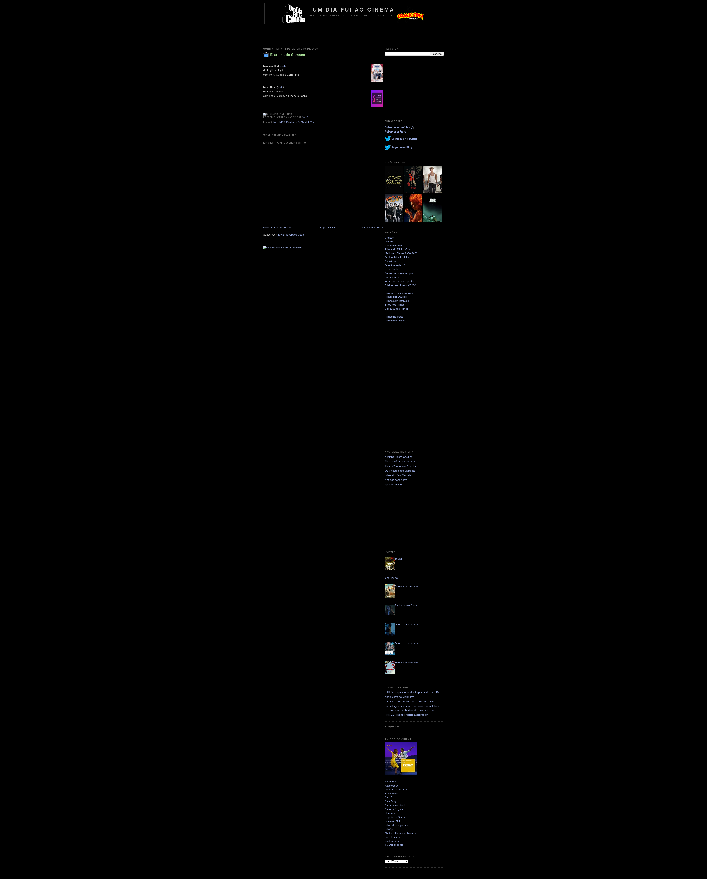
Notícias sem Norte (396, 479)
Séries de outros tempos (399, 273)
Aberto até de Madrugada (400, 461)
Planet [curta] (390, 577)
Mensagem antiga (372, 227)
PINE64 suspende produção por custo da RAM (412, 692)
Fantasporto (392, 277)
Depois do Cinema (395, 817)
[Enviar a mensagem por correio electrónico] (309, 117)
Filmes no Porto (394, 316)
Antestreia (391, 781)
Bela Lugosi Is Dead (396, 789)
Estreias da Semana (287, 55)
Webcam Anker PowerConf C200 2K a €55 (409, 701)
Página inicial (327, 227)
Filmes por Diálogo (396, 296)
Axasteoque (392, 785)
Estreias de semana (406, 624)
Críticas (389, 237)
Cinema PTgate (394, 809)
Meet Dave (307, 122)
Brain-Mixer (391, 793)
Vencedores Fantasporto (399, 281)
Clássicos (390, 261)
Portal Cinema (393, 837)
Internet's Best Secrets (398, 475)
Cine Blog (390, 801)
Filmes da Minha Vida (397, 249)
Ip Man (399, 558)
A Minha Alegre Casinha (399, 456)
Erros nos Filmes (394, 304)
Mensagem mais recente (277, 227)
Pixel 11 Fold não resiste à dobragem (406, 714)
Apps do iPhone (394, 484)
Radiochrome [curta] (406, 605)
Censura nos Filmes (396, 308)
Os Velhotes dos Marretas (400, 470)
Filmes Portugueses (396, 825)
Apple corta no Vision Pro (399, 696)
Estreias (279, 122)
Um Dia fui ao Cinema (354, 10)
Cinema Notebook (395, 805)
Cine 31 (389, 797)
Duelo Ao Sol (392, 821)
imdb (283, 66)
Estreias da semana (406, 586)
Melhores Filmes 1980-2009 (401, 253)
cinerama (390, 813)
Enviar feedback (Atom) (291, 234)
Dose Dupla (391, 269)
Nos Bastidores (393, 245)
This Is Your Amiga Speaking (401, 466)
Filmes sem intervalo (397, 300)
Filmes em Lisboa (395, 320)
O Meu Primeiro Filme (397, 257)
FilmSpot (390, 829)
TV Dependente (394, 844)
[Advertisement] (353, 35)
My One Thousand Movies (400, 832)
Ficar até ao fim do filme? (399, 292)
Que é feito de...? (395, 265)
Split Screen (392, 840)
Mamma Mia (293, 122)
